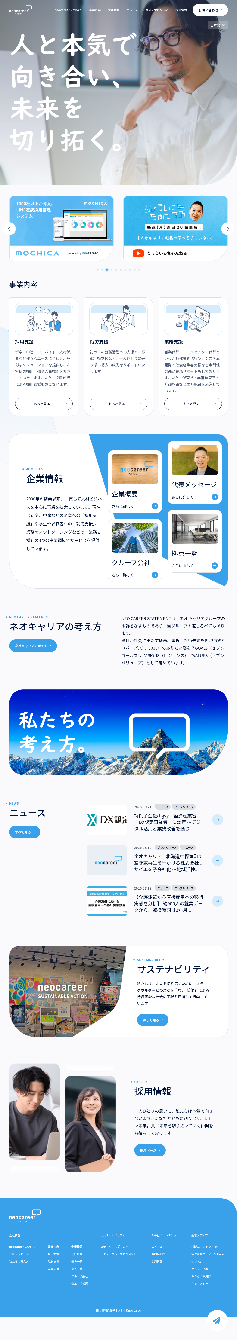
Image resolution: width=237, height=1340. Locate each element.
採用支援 (53, 1254)
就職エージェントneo (204, 1246)
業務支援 (53, 1269)
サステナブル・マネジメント (118, 1254)
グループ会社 (79, 1276)
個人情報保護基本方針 (110, 1310)
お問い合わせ (159, 1254)
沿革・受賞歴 (79, 1283)
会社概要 (76, 1254)
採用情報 (181, 10)
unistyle (196, 1261)
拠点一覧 (76, 1269)
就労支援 (53, 1261)
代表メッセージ (19, 1254)
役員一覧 (76, 1261)
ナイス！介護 (199, 1269)
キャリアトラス (201, 1283)
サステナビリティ (157, 10)
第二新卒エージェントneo (207, 1254)
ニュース (132, 10)
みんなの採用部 (201, 1276)
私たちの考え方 (19, 1261)
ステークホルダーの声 (114, 1246)
